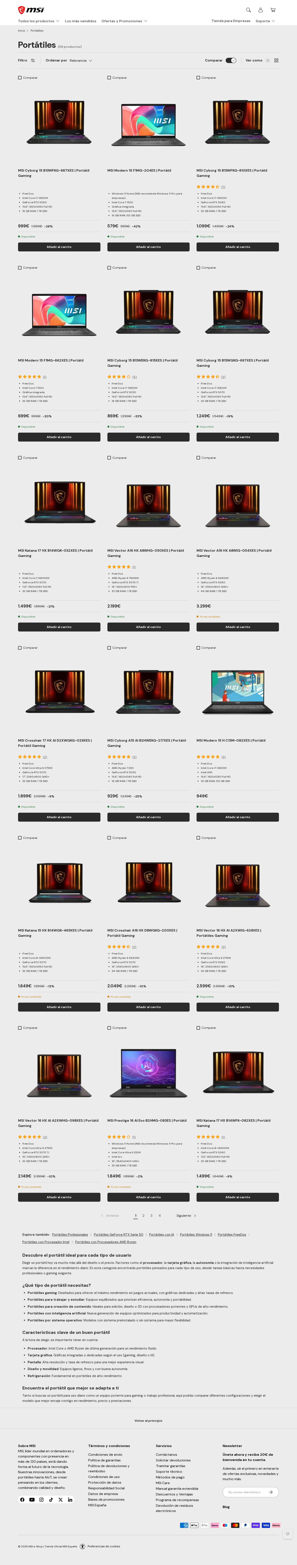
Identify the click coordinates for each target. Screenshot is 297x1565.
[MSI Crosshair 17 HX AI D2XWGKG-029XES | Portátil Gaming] (59, 693)
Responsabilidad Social (106, 1488)
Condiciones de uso (104, 1477)
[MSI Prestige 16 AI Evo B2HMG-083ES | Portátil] (148, 1073)
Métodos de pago (170, 1477)
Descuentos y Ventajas (174, 1494)
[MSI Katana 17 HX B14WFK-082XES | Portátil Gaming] (238, 1073)
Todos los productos (36, 21)
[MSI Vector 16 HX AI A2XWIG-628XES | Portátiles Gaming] (238, 883)
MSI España (97, 1505)
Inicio (21, 30)
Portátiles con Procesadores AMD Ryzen (105, 1242)
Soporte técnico (169, 1471)
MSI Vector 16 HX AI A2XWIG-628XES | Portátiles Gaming (229, 933)
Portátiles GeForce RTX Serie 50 (118, 1234)
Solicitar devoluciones (173, 1460)
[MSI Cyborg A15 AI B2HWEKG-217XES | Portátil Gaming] (148, 693)
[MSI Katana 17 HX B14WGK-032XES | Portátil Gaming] (59, 503)
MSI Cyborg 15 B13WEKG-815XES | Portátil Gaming (142, 363)
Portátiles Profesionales (70, 1234)
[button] (273, 10)
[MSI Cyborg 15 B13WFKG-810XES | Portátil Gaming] (238, 123)
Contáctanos (166, 1454)
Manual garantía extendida (177, 1488)
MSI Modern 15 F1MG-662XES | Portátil (50, 360)
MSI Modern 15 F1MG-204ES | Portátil (139, 170)
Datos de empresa (103, 1494)
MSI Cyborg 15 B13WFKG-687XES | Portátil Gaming (53, 173)
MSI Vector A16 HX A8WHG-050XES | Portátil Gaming (145, 553)
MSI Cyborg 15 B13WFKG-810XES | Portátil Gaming (232, 173)
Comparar (214, 60)
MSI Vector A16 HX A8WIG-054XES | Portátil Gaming (234, 553)
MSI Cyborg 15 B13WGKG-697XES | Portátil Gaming (233, 363)
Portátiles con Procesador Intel (45, 1242)
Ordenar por (56, 60)
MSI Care (163, 1483)
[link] (110, 1215)
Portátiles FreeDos (232, 1234)
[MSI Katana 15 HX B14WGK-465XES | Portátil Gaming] (59, 883)
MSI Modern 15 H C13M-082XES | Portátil (231, 740)
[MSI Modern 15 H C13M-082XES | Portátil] (238, 693)
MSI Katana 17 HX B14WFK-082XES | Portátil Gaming (233, 1123)
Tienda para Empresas (231, 21)
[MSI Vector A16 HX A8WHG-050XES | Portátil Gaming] (148, 503)
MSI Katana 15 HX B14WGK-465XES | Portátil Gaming (55, 933)
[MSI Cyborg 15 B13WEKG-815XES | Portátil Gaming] (148, 313)
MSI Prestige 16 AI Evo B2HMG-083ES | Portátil (147, 1120)
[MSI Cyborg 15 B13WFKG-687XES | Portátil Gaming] (59, 123)
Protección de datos (104, 1482)
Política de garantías (104, 1460)
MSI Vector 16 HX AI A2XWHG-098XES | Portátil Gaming (58, 1123)
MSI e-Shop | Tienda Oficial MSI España (52, 1546)
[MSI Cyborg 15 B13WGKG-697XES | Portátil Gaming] (238, 313)
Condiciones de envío (105, 1454)
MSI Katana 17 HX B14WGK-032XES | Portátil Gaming (55, 553)
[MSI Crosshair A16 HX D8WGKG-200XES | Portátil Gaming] (148, 883)
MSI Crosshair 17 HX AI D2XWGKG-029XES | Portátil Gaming (55, 743)
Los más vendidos (80, 21)
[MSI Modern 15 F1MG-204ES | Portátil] (148, 123)
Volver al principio (148, 1421)
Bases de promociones (106, 1499)
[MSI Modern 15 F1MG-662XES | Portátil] (59, 313)
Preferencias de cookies (104, 1546)
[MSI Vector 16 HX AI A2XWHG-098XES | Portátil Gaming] (59, 1073)
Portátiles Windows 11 (196, 1234)
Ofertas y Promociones (122, 21)
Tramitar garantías (170, 1466)
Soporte (263, 21)
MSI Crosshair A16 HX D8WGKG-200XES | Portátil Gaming (142, 933)
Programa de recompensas (177, 1500)
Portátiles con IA (161, 1234)
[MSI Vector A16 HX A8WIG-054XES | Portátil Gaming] (238, 503)
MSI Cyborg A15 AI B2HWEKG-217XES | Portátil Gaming (146, 743)
